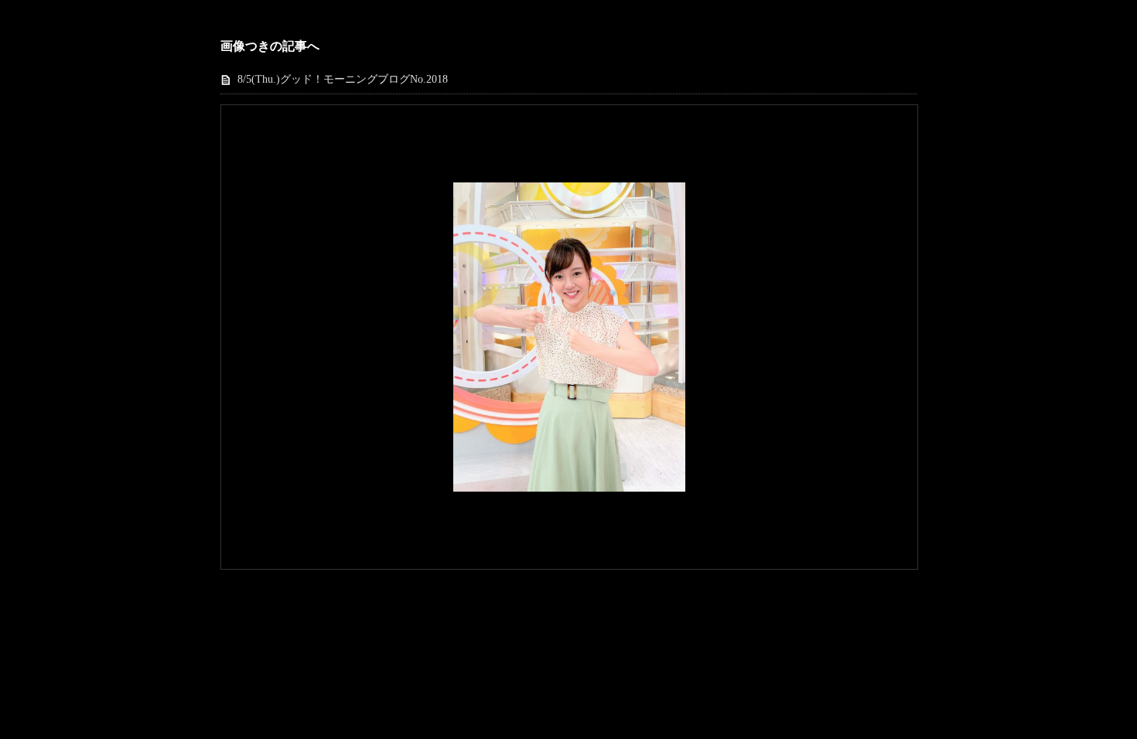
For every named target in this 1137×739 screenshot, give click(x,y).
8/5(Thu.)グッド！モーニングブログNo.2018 (342, 79)
